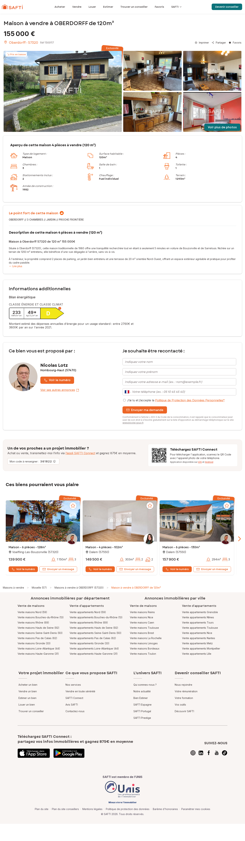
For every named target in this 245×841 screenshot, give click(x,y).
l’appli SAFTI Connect (80, 453)
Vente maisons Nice (141, 617)
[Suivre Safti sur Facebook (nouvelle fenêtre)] (209, 753)
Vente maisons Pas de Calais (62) (37, 638)
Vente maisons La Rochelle (146, 638)
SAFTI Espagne (142, 704)
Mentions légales (92, 809)
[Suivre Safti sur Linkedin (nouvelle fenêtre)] (201, 753)
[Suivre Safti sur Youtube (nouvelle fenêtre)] (217, 753)
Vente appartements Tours (198, 622)
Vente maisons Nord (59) (32, 612)
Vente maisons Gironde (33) (34, 643)
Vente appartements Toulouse (200, 627)
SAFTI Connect (74, 697)
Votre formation (184, 697)
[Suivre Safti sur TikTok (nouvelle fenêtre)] (224, 753)
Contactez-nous (74, 711)
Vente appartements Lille (196, 653)
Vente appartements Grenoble (200, 612)
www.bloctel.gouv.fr (132, 422)
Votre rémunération (186, 691)
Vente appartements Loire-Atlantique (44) (94, 648)
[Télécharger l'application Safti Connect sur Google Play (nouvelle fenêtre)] (68, 753)
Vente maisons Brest (142, 632)
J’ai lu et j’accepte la (176, 400)
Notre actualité (142, 691)
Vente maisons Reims (142, 612)
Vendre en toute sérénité (80, 691)
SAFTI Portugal (142, 711)
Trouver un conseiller (31, 711)
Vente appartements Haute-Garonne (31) (94, 653)
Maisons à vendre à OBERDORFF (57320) (79, 587)
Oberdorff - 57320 (23, 42)
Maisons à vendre (13, 587)
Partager (221, 42)
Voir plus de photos (222, 127)
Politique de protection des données (127, 809)
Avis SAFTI (71, 704)
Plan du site (41, 809)
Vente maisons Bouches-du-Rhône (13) (41, 617)
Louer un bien (26, 704)
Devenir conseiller (227, 7)
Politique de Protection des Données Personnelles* (190, 400)
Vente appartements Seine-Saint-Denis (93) (95, 632)
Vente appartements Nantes (198, 638)
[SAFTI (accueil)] (12, 6)
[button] (43, 521)
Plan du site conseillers (65, 809)
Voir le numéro (59, 380)
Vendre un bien (27, 691)
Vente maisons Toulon (143, 653)
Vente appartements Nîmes (198, 617)
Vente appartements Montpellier (201, 648)
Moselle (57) (39, 587)
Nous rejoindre (183, 684)
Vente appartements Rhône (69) (89, 622)
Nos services (73, 684)
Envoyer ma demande (147, 410)
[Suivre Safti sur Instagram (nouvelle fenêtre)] (193, 753)
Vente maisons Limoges (144, 643)
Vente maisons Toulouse (144, 627)
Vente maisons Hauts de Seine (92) (38, 627)
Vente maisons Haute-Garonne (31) (38, 653)
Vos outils (180, 704)
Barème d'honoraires (165, 809)
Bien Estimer (140, 697)
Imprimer (204, 42)
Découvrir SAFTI (184, 711)
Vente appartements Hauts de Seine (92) (94, 627)
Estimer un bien (27, 697)
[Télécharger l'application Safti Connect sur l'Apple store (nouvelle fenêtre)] (34, 753)
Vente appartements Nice (197, 632)
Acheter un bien (27, 684)
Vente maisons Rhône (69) (33, 622)
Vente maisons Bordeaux (144, 648)
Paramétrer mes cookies (195, 809)
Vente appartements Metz (197, 643)
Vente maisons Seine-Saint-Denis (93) (40, 632)
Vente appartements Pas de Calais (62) (93, 638)
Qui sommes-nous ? (145, 684)
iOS (200, 462)
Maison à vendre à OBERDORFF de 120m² (136, 587)
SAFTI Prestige (142, 717)
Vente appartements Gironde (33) (89, 643)
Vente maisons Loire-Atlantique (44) (39, 648)
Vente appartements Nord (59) (88, 612)
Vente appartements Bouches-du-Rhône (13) (96, 617)
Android (209, 462)
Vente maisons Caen (142, 622)
